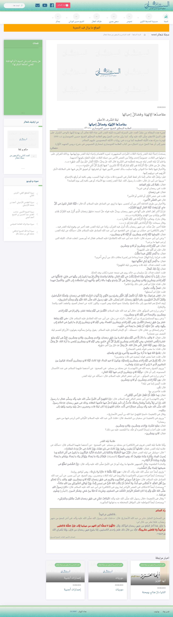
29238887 (73, 611)
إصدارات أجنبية (72, 589)
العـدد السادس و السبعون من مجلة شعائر (152, 564)
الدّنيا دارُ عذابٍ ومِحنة (154, 592)
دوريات (119, 589)
